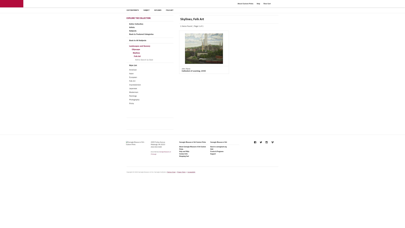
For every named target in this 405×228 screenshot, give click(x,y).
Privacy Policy (181, 172)
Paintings (133, 96)
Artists (132, 27)
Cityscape (136, 49)
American (133, 70)
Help (258, 4)
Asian (131, 74)
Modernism (133, 92)
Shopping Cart (184, 156)
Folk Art (137, 56)
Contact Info (183, 154)
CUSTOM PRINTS (133, 10)
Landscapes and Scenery (139, 46)
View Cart (267, 4)
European (133, 77)
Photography (134, 100)
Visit (211, 149)
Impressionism (135, 85)
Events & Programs (216, 151)
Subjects (132, 31)
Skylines (136, 53)
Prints (131, 103)
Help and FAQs (184, 151)
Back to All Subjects (137, 40)
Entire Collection (136, 24)
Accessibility (191, 172)
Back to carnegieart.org (218, 147)
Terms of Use (171, 172)
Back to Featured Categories (141, 34)
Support (213, 154)
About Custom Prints (245, 4)
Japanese (133, 88)
